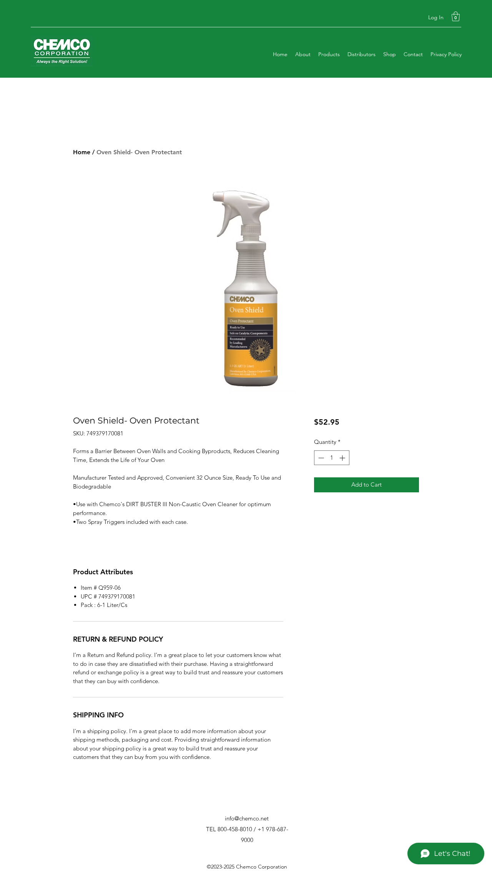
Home (81, 152)
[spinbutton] (331, 458)
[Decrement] (320, 458)
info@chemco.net (247, 818)
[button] (456, 16)
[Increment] (343, 458)
